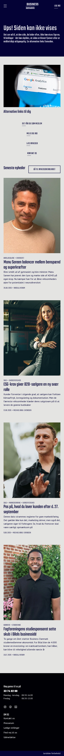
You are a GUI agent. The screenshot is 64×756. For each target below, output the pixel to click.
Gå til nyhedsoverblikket (44, 169)
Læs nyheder (32, 143)
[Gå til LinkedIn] (15, 706)
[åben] (5, 5)
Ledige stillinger (11, 727)
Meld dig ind (32, 134)
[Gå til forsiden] (32, 6)
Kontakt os (32, 153)
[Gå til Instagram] (5, 706)
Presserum (9, 723)
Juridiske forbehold (51, 753)
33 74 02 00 (10, 691)
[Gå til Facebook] (10, 706)
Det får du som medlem (32, 124)
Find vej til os (10, 732)
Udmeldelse (9, 737)
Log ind (57, 6)
